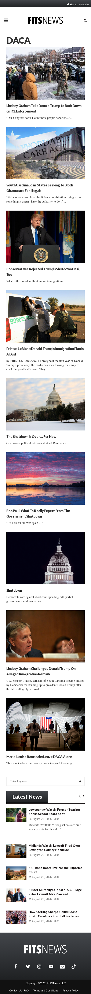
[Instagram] (42, 966)
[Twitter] (30, 966)
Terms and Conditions (45, 990)
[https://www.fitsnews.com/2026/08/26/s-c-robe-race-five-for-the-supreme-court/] (16, 873)
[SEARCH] (80, 781)
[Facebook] (19, 966)
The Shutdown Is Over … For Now (31, 437)
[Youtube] (53, 966)
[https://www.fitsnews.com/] (45, 949)
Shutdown (14, 590)
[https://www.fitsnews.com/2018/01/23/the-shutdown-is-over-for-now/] (45, 404)
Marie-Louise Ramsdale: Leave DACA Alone (39, 757)
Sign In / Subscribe (79, 4)
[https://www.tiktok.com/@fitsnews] (74, 966)
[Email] (64, 966)
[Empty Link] (79, 796)
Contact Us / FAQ (19, 990)
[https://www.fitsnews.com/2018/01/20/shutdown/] (45, 558)
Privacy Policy (70, 990)
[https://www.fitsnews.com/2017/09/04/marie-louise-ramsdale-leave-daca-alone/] (45, 724)
